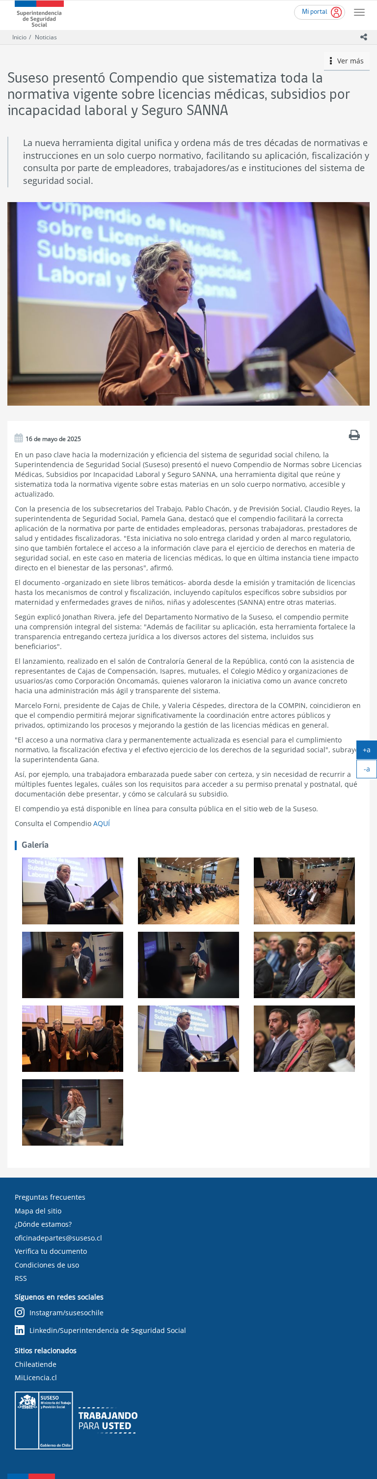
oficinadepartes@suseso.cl (58, 1237)
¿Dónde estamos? (43, 1224)
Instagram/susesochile (66, 1312)
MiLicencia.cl (36, 1377)
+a (370, 751)
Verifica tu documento (51, 1251)
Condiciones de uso (47, 1265)
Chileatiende (35, 1364)
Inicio (19, 37)
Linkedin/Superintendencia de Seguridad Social (107, 1330)
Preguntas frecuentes (50, 1197)
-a (370, 771)
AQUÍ (101, 823)
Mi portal (314, 12)
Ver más (347, 60)
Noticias (46, 37)
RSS (21, 1278)
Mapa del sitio (38, 1210)
